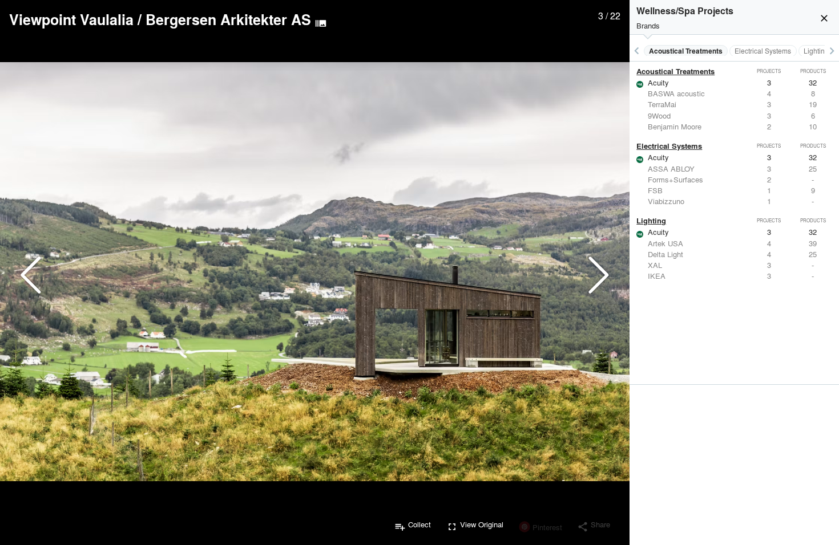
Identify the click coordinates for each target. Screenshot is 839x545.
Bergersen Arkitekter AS (228, 19)
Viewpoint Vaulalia (71, 19)
